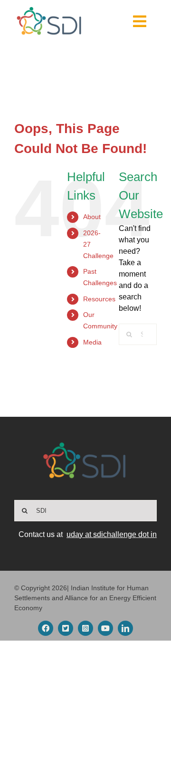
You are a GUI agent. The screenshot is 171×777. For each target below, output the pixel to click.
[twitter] (65, 628)
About (92, 217)
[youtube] (105, 628)
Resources (99, 299)
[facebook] (45, 628)
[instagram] (85, 628)
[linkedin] (125, 628)
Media (92, 342)
